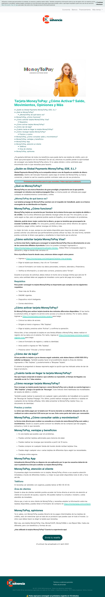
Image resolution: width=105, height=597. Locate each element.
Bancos (74, 10)
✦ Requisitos (22, 122)
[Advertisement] (52, 39)
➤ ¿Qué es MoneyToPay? (24, 112)
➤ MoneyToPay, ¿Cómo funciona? (27, 117)
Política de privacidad (59, 584)
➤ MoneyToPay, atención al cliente (27, 144)
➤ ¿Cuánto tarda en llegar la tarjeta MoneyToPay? (33, 129)
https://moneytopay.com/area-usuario (37, 316)
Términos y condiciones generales (63, 582)
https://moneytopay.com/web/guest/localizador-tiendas (36, 248)
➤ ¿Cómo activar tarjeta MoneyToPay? (29, 124)
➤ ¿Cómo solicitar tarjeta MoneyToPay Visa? (31, 120)
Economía (66, 10)
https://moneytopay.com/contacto (77, 504)
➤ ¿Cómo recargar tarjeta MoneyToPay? (30, 132)
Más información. (6, 5)
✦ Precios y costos (25, 134)
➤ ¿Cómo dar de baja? (23, 127)
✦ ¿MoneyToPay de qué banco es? (31, 115)
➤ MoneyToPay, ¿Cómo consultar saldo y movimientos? (36, 137)
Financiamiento (85, 10)
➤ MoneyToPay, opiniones (24, 151)
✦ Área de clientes (25, 149)
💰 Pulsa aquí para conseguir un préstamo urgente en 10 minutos (52, 596)
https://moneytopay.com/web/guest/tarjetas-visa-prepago (49, 258)
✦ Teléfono (22, 146)
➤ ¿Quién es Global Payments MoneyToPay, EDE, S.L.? (35, 110)
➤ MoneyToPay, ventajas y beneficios (28, 139)
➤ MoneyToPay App (22, 142)
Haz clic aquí (14, 5)
